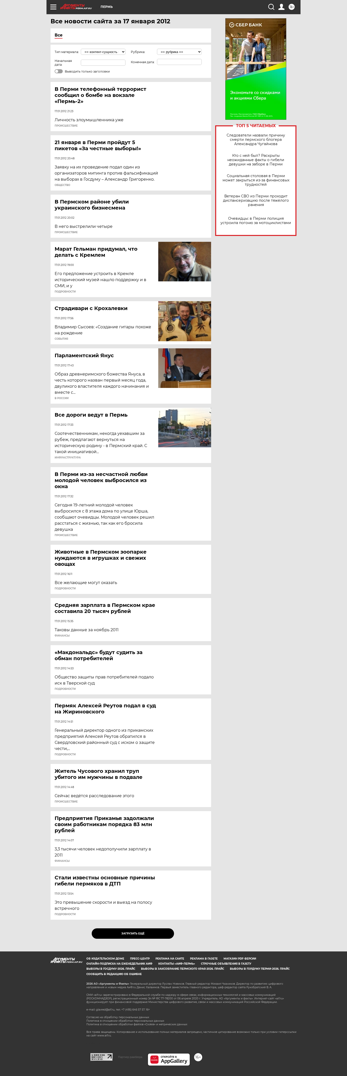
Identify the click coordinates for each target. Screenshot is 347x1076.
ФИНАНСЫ (62, 636)
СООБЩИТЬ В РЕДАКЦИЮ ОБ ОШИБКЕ (114, 974)
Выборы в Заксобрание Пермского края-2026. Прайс (182, 968)
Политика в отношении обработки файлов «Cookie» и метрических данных (136, 1024)
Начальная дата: (63, 62)
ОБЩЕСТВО (62, 185)
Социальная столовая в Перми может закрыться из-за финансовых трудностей (256, 180)
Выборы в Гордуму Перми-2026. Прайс (260, 968)
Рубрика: (138, 52)
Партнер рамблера (130, 1056)
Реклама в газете (204, 958)
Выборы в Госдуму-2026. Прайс (110, 968)
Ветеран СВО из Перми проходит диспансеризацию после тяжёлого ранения (256, 200)
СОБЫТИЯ (61, 339)
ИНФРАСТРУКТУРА (68, 457)
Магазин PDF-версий (240, 958)
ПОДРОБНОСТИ (65, 292)
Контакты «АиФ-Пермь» (176, 963)
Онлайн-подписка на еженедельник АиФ (119, 963)
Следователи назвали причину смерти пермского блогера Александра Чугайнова (256, 139)
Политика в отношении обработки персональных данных (125, 1020)
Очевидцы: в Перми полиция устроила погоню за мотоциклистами (255, 220)
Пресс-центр (140, 958)
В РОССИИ (62, 398)
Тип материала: (67, 52)
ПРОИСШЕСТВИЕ (66, 126)
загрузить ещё (133, 933)
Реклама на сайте (169, 958)
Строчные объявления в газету (226, 963)
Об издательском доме (105, 958)
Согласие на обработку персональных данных (117, 1017)
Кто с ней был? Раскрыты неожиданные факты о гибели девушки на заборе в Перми (255, 159)
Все (58, 35)
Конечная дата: (143, 62)
